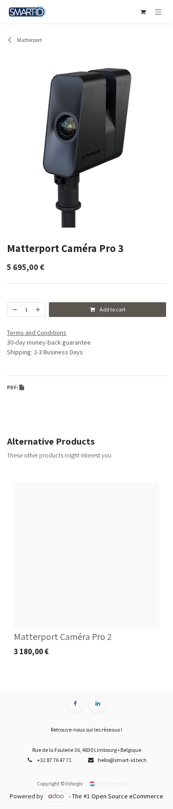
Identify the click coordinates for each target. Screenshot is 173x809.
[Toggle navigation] (158, 12)
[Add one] (38, 310)
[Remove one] (14, 310)
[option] (86, 572)
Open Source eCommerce (127, 796)
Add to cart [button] (112, 309)
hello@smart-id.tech (122, 759)
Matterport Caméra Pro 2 (63, 636)
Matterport (29, 39)
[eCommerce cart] (143, 12)
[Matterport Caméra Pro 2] (86, 554)
